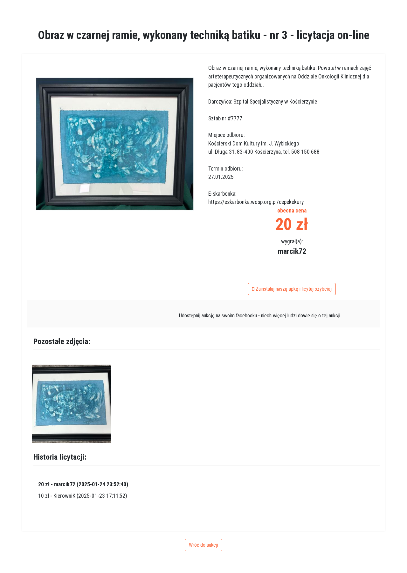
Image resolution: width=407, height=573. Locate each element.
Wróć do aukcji (203, 545)
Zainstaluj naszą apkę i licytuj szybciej (293, 289)
